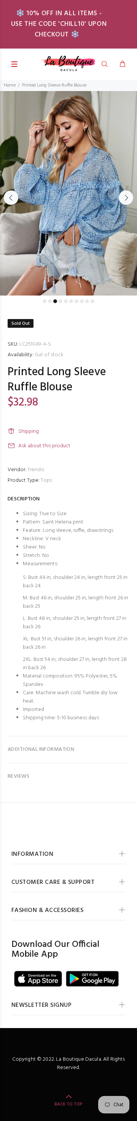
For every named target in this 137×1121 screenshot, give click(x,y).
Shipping (28, 431)
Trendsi (35, 469)
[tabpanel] (68, 193)
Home (10, 85)
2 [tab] (50, 301)
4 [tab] (60, 301)
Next (126, 197)
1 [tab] (44, 301)
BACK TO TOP (68, 1104)
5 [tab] (66, 301)
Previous (11, 197)
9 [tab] (87, 301)
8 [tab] (82, 301)
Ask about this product (44, 446)
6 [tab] (71, 301)
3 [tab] (55, 301)
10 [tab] (92, 301)
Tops (46, 480)
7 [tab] (76, 301)
